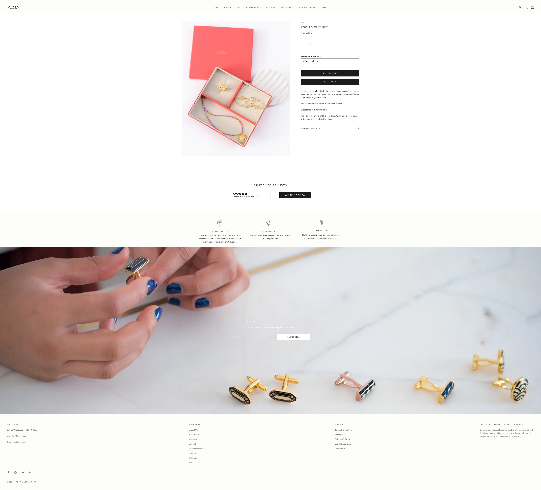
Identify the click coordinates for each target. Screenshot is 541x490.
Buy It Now (330, 82)
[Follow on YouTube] (22, 472)
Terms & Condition (343, 430)
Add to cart (330, 73)
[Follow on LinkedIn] (30, 472)
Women (227, 7)
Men (216, 7)
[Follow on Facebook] (8, 472)
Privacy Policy (341, 434)
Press (191, 462)
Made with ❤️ (29, 482)
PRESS (323, 7)
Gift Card (193, 439)
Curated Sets (287, 7)
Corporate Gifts (307, 7)
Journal (192, 444)
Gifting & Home (253, 7)
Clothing (270, 7)
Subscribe (293, 337)
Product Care (341, 448)
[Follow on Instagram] (15, 472)
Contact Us (194, 434)
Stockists (193, 453)
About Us (193, 430)
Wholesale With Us (197, 448)
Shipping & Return (343, 439)
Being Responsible (343, 444)
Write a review (295, 195)
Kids (239, 7)
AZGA (303, 23)
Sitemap (193, 458)
